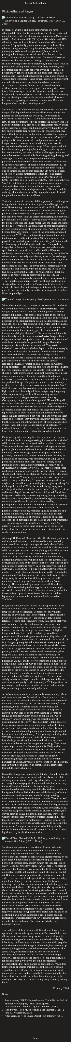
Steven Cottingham (35, 3)
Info (35, 1038)
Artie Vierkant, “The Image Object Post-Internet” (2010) (34, 1016)
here (49, 865)
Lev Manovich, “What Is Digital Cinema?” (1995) (31, 1006)
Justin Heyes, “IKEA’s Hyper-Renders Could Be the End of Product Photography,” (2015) (36, 1002)
